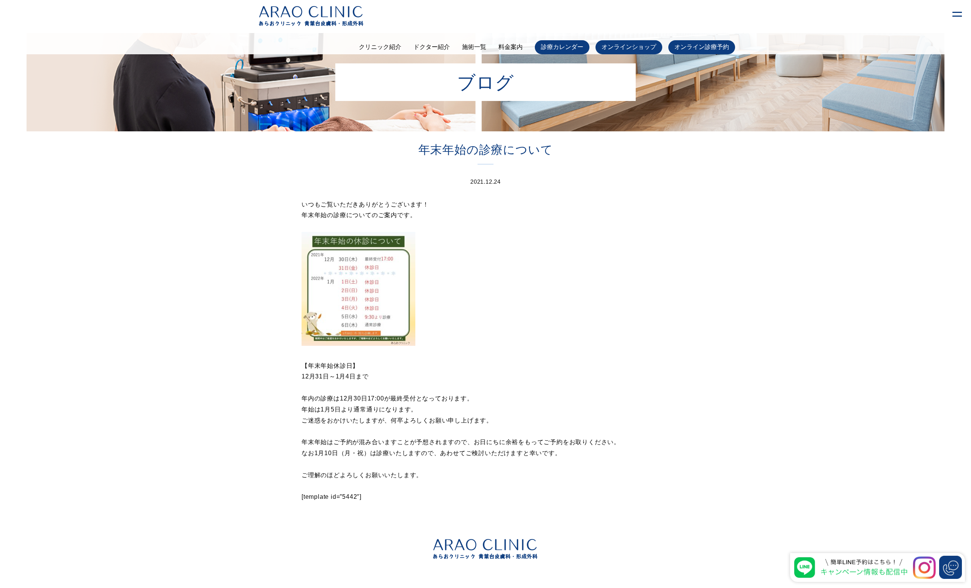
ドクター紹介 (431, 47)
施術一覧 (474, 47)
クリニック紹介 (380, 47)
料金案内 (510, 47)
